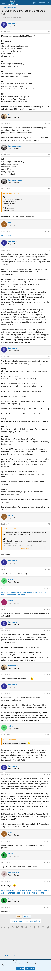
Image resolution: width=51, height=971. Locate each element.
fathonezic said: (8, 739)
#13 (48, 674)
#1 (49, 32)
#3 (49, 155)
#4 (49, 189)
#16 (48, 775)
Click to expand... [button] (26, 548)
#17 (48, 841)
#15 (48, 735)
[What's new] (48, 2)
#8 (49, 524)
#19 (48, 881)
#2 (49, 124)
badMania (6, 18)
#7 (49, 357)
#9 (49, 569)
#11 (48, 609)
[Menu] (3, 2)
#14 (48, 693)
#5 (49, 231)
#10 (48, 588)
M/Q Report (6, 235)
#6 (49, 250)
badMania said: (8, 529)
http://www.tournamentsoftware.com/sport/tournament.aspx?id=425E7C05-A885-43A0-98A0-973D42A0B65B (25, 891)
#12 (48, 631)
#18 (48, 862)
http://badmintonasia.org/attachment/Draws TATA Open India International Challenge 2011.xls (24, 593)
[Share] (45, 32)
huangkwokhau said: (10, 193)
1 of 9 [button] (19, 917)
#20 (48, 908)
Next (26, 917)
